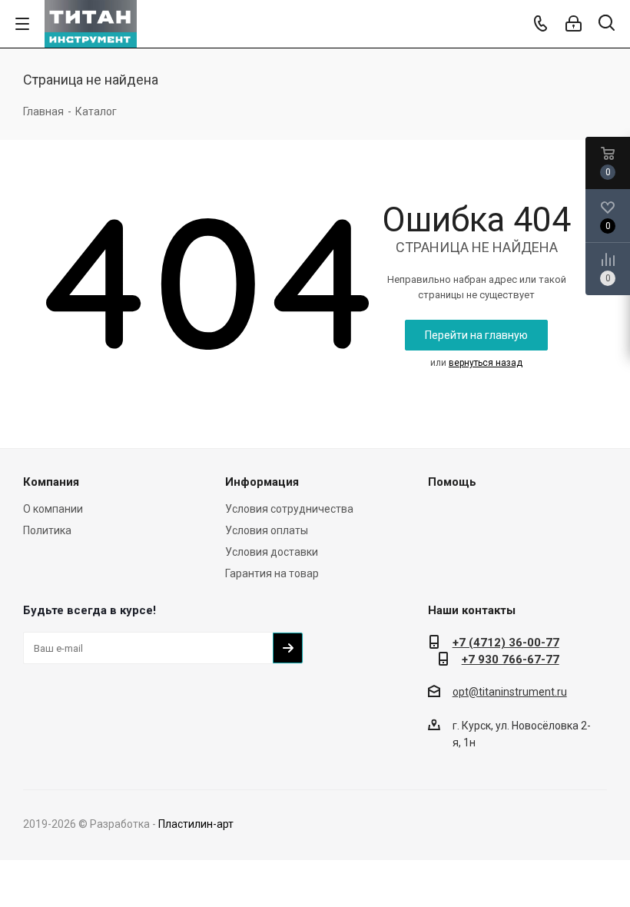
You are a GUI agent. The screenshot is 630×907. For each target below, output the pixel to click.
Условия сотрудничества (289, 509)
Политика (47, 530)
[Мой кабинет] (573, 24)
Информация (262, 482)
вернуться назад (485, 362)
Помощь (452, 482)
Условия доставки (271, 552)
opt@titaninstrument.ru (510, 692)
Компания (51, 482)
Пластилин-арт (196, 824)
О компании (53, 509)
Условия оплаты (266, 530)
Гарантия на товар (272, 573)
